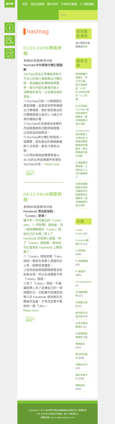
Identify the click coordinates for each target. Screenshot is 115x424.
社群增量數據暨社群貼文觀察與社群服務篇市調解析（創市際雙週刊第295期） (81, 195)
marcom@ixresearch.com (62, 417)
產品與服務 (37, 4)
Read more (52, 164)
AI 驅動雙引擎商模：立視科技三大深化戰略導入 (81, 169)
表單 (85, 46)
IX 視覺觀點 (87, 4)
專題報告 (80, 344)
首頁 (25, 4)
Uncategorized (83, 281)
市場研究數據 (69, 4)
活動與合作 (81, 364)
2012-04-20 (30, 317)
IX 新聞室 (80, 250)
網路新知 (29, 174)
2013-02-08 (30, 171)
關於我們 (52, 4)
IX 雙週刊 (80, 271)
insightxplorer (31, 173)
